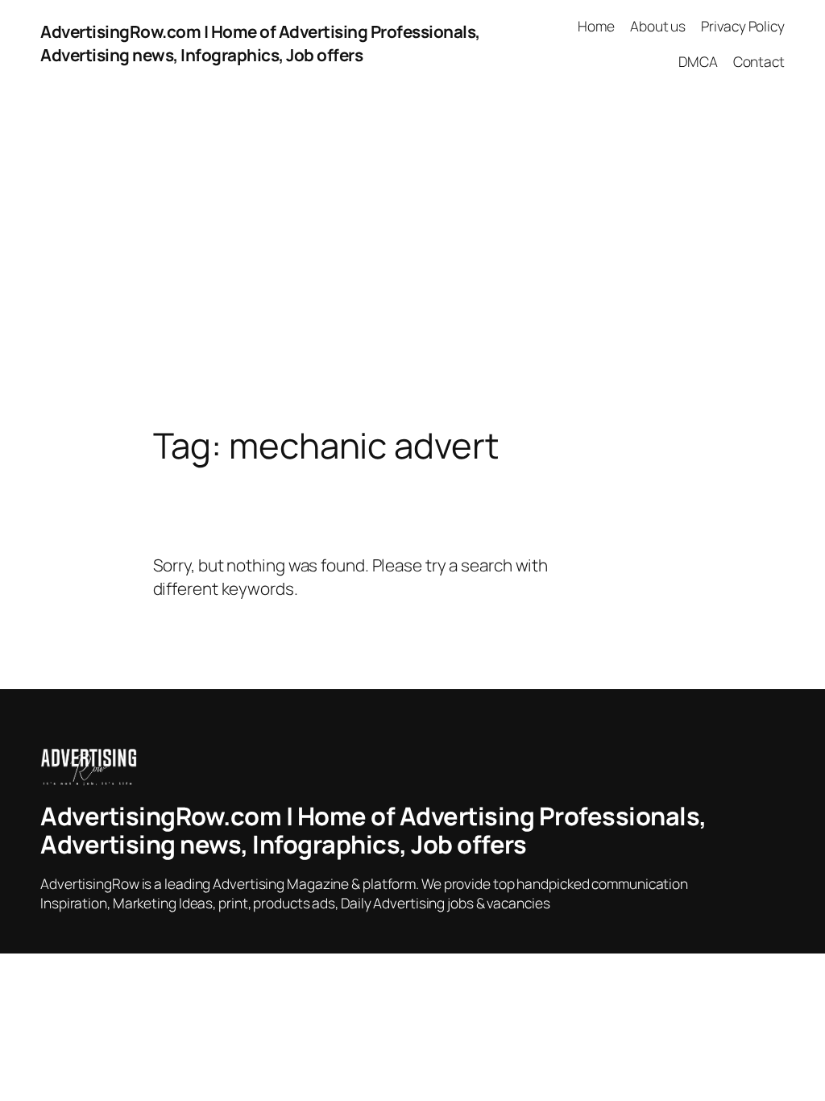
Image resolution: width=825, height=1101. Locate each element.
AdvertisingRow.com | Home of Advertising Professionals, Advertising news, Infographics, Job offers (260, 43)
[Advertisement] (412, 256)
